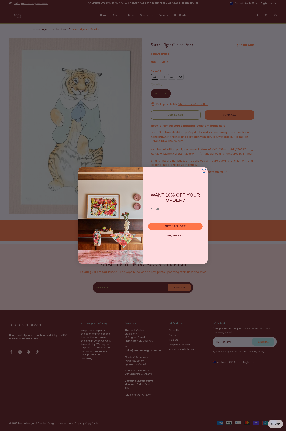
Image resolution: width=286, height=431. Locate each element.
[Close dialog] (204, 171)
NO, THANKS (175, 236)
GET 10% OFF (175, 226)
